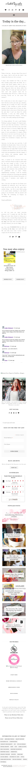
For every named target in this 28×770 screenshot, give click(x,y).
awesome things (9, 739)
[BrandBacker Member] (14, 653)
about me (12, 25)
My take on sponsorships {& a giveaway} (14, 557)
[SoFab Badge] (14, 667)
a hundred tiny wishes (19, 765)
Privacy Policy (14, 699)
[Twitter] (11, 413)
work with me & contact (14, 681)
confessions (13, 741)
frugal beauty (5, 746)
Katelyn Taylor (15, 483)
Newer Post (8, 279)
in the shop (11, 229)
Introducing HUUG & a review (14, 515)
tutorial (3, 761)
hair (12, 746)
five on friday (21, 744)
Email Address (8, 437)
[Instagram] (16, 413)
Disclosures (14, 693)
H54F (2, 739)
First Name (7, 444)
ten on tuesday (17, 759)
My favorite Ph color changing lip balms (14, 609)
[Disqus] (14, 305)
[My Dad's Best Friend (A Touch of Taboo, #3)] (3, 487)
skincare (20, 754)
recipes (13, 754)
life (16, 746)
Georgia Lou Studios (19, 766)
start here (14, 674)
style (22, 756)
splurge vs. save (14, 756)
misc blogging (5, 749)
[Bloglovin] (18, 413)
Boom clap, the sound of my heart (14, 575)
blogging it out (21, 25)
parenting (14, 751)
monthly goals (5, 751)
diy (15, 744)
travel (25, 759)
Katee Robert (15, 489)
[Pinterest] (13, 413)
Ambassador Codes (14, 687)
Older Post (20, 279)
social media (4, 756)
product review (5, 754)
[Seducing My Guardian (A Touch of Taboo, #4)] (3, 493)
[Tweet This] (13, 237)
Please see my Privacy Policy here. (14, 718)
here (20, 223)
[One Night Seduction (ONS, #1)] (3, 482)
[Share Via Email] (19, 237)
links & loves (22, 746)
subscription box (6, 759)
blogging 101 (4, 741)
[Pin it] (16, 237)
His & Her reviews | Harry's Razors (14, 535)
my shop (4, 221)
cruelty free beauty (6, 744)
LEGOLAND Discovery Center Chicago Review (14, 592)
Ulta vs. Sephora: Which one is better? (14, 625)
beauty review (20, 739)
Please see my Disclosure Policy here (13, 714)
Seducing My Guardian (12, 492)
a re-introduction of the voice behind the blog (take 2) (9, 267)
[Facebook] (9, 413)
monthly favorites (16, 749)
